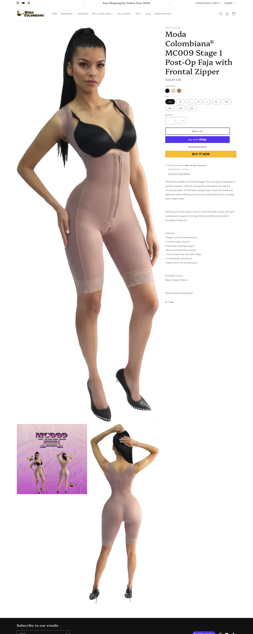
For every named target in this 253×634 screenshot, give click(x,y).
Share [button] (171, 302)
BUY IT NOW (201, 154)
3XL (170, 108)
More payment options (198, 146)
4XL (181, 108)
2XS (170, 101)
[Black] (167, 91)
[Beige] (173, 91)
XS (180, 101)
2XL (227, 101)
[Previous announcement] (83, 3)
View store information (179, 173)
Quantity (169, 115)
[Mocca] (179, 91)
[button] (67, 14)
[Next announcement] (169, 3)
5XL (192, 108)
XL (216, 101)
